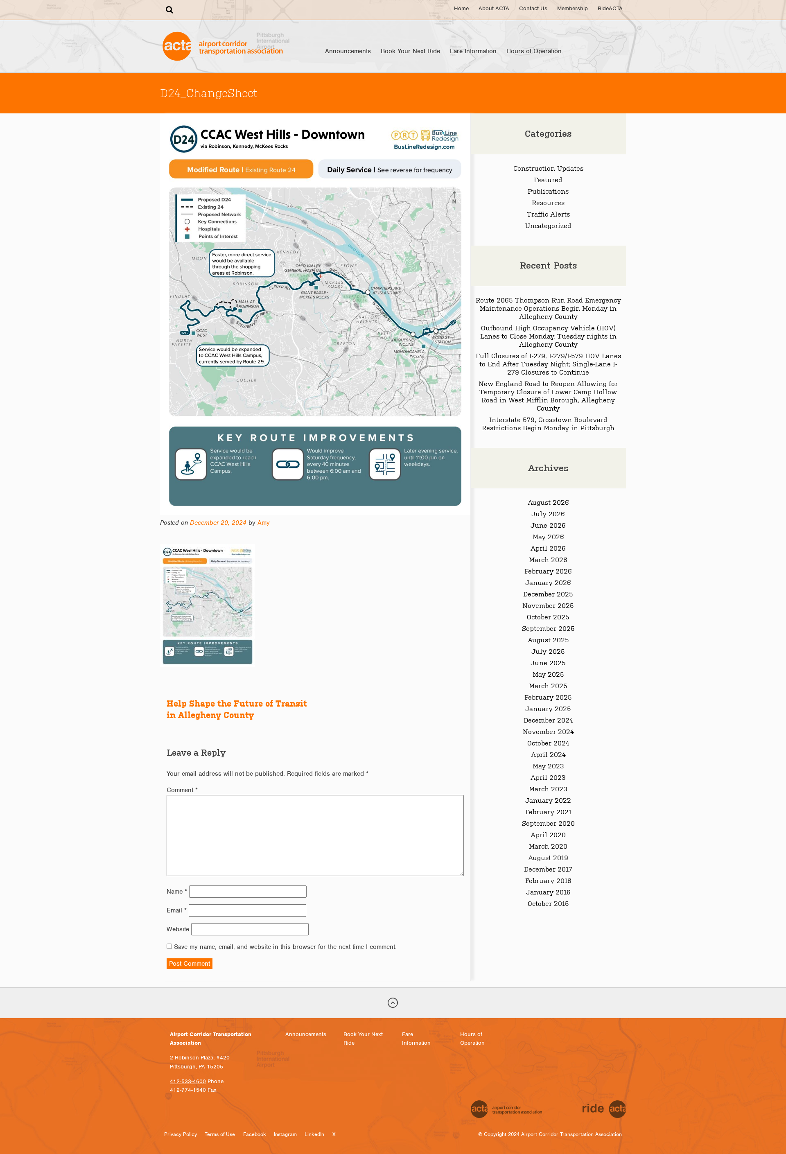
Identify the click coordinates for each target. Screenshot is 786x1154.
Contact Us (533, 8)
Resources (548, 202)
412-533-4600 (188, 1081)
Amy (263, 523)
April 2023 (548, 777)
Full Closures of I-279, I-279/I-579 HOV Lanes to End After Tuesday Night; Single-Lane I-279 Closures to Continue (548, 363)
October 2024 (548, 742)
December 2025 (548, 593)
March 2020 (548, 846)
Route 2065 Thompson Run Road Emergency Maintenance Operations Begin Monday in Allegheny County (548, 308)
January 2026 (548, 582)
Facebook (254, 1134)
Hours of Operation (534, 51)
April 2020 (548, 834)
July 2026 (548, 513)
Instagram (285, 1134)
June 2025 (548, 662)
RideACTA (610, 8)
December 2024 (548, 720)
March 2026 (548, 559)
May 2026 (548, 536)
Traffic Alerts (548, 214)
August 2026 (548, 502)
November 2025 (548, 605)
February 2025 (548, 697)
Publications (548, 191)
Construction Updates (548, 168)
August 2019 (548, 857)
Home (461, 8)
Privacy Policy (180, 1134)
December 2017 (548, 869)
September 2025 (548, 628)
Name (177, 892)
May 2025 (548, 674)
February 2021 (548, 811)
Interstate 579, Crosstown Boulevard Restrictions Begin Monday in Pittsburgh (548, 423)
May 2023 (548, 765)
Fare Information (473, 51)
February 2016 (548, 880)
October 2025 (548, 616)
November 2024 (548, 731)
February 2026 (548, 571)
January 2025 (548, 708)
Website (178, 929)
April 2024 (548, 754)
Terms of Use (220, 1134)
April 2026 (548, 548)
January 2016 (548, 892)
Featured (548, 179)
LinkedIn (314, 1134)
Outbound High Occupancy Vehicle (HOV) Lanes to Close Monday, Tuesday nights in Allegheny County (548, 335)
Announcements (348, 51)
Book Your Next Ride (410, 51)
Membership (572, 8)
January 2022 (548, 800)
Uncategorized (548, 225)
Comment (182, 790)
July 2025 (548, 651)
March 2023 (548, 788)
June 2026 (548, 525)
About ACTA (494, 8)
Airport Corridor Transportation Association (222, 46)
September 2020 (548, 823)
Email (177, 910)
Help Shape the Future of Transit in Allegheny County (237, 709)
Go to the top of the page (393, 1003)
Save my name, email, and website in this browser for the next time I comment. (285, 947)
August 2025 (548, 639)
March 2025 (548, 685)
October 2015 (548, 903)
